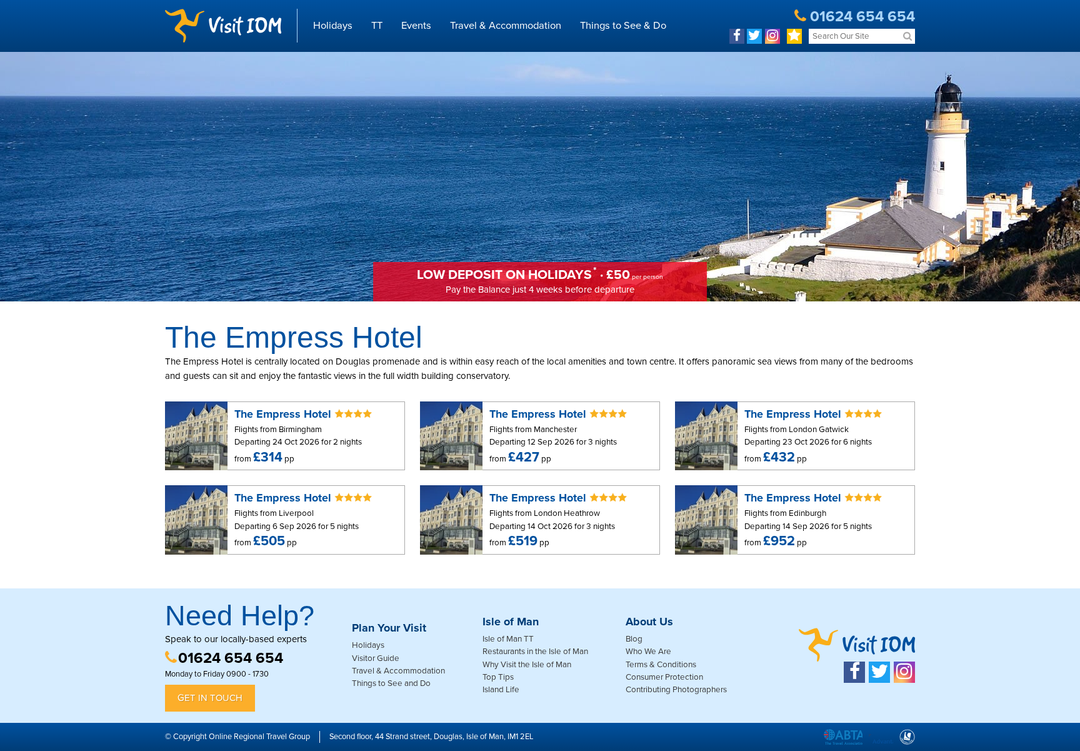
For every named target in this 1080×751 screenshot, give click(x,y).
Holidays (332, 25)
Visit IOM (223, 26)
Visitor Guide (375, 658)
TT (376, 25)
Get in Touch (210, 697)
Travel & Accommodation (505, 25)
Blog (634, 639)
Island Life (500, 690)
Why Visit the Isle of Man (526, 665)
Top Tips (498, 677)
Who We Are (648, 652)
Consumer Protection (664, 677)
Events (416, 25)
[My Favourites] (794, 36)
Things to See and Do (391, 683)
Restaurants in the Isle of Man (535, 652)
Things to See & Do (623, 25)
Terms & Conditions (661, 665)
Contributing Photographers (676, 690)
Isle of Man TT (508, 639)
